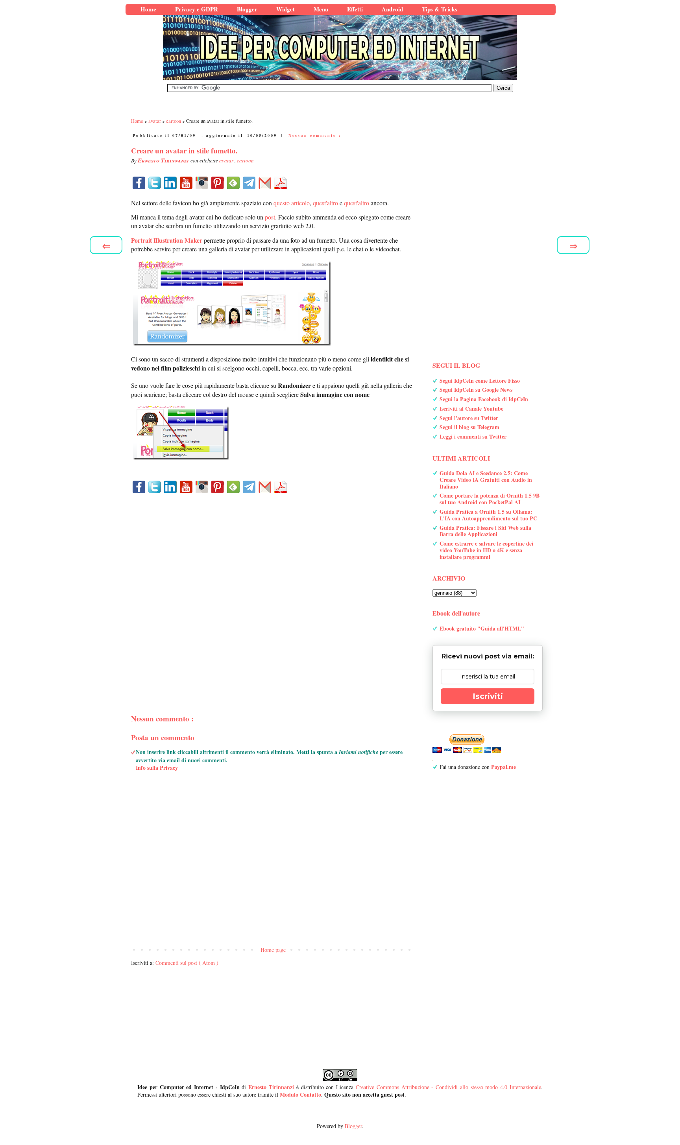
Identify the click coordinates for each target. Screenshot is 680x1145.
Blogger (353, 1126)
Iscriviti (488, 696)
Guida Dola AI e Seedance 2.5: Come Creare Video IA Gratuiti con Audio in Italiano (486, 479)
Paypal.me (503, 767)
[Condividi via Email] (265, 183)
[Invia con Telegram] (249, 183)
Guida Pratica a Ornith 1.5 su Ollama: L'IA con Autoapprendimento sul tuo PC (488, 514)
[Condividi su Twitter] (154, 183)
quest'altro (325, 203)
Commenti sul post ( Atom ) (186, 962)
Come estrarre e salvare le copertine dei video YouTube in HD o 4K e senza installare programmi (486, 550)
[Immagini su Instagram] (202, 183)
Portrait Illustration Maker (166, 240)
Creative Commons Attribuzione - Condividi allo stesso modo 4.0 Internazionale (448, 1087)
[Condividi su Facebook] (139, 183)
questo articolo (291, 203)
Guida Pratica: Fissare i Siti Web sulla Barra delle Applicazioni (485, 531)
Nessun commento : (314, 135)
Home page (273, 949)
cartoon (245, 160)
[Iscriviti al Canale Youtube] (186, 183)
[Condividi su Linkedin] (170, 183)
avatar (227, 160)
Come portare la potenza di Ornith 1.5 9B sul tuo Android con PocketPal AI (490, 498)
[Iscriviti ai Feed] (233, 183)
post (270, 217)
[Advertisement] (273, 590)
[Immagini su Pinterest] (217, 183)
